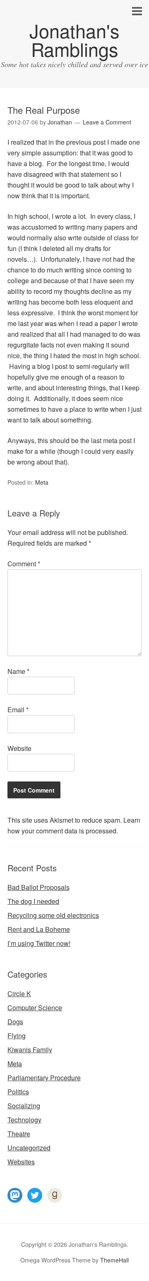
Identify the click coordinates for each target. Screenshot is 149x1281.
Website (19, 748)
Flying (16, 1035)
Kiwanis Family (29, 1049)
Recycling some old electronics (53, 915)
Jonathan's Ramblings (74, 39)
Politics (18, 1091)
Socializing (23, 1105)
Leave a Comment (107, 122)
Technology (24, 1119)
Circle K (19, 993)
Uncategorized (28, 1147)
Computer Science (34, 1007)
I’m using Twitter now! (38, 943)
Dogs (15, 1021)
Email (18, 709)
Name (18, 671)
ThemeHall (114, 1260)
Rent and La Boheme (38, 929)
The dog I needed (33, 901)
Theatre (18, 1133)
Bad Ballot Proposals (38, 887)
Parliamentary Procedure (44, 1077)
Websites (21, 1161)
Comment (23, 563)
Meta (41, 482)
